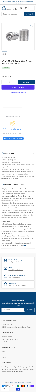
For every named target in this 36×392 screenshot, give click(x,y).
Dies (3, 354)
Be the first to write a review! (13, 138)
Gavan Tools (13, 383)
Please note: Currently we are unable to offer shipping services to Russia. (18, 2)
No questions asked (14, 277)
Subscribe (29, 310)
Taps (3, 352)
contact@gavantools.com (15, 270)
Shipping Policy (7, 337)
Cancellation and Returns (10, 339)
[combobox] (18, 14)
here (24, 245)
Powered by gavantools (24, 383)
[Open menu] (32, 8)
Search (30, 14)
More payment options (18, 92)
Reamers (4, 357)
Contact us (5, 342)
